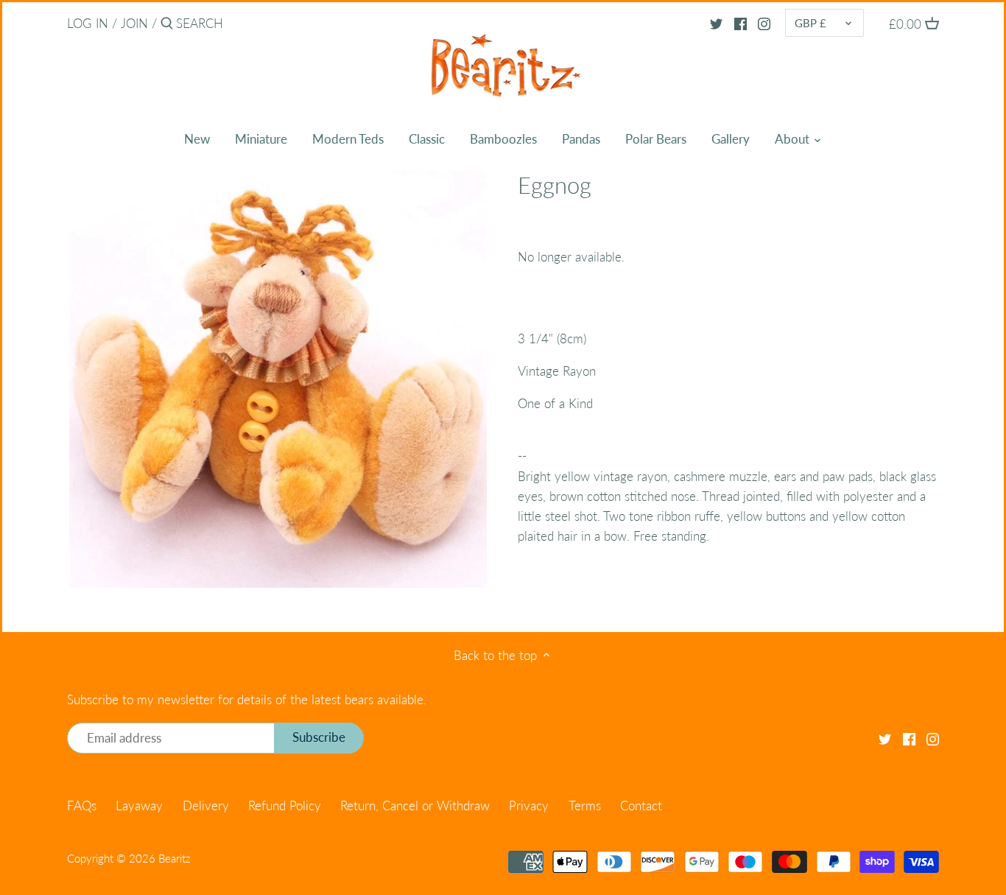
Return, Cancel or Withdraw (415, 805)
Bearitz (174, 858)
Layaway (139, 805)
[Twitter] (716, 23)
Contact (641, 805)
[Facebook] (740, 23)
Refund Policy (284, 805)
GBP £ (810, 22)
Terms (585, 805)
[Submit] (167, 24)
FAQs (81, 805)
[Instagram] (764, 23)
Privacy (529, 805)
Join (134, 23)
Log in (87, 23)
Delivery (206, 805)
